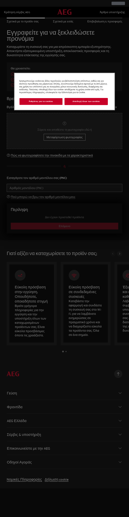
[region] (64, 91)
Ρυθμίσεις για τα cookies (41, 101)
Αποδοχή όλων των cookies (86, 101)
